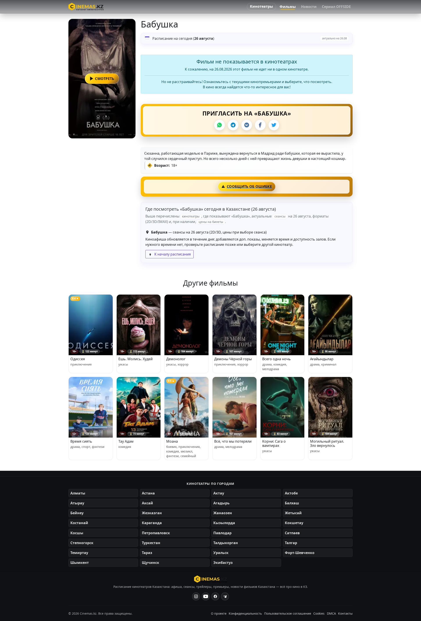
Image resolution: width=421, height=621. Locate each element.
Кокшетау (294, 522)
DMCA (331, 613)
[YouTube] (206, 596)
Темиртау (79, 552)
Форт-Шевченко (299, 552)
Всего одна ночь (276, 359)
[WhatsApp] (219, 124)
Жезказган (152, 513)
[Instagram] (196, 596)
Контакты (345, 613)
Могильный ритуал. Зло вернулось (327, 443)
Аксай (147, 503)
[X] (273, 124)
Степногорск (81, 542)
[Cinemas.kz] (210, 579)
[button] (102, 78)
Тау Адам (126, 441)
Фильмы (288, 6)
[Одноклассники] (225, 596)
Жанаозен (222, 513)
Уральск (220, 552)
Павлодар (222, 532)
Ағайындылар (322, 359)
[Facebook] (260, 124)
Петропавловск (156, 532)
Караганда (152, 522)
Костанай (79, 522)
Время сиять (81, 441)
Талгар (291, 542)
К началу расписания (172, 254)
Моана (172, 441)
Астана (148, 493)
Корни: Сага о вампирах (274, 443)
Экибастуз (223, 562)
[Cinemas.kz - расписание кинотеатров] (85, 6)
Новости (309, 6)
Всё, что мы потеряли (233, 441)
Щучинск (150, 562)
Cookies (319, 613)
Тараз (147, 552)
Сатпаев (292, 532)
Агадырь (221, 503)
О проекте (219, 613)
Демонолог (176, 359)
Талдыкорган (225, 542)
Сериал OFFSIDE (336, 6)
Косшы (76, 532)
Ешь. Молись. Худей (135, 359)
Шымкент (79, 562)
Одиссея (77, 359)
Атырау (77, 503)
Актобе (291, 493)
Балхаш (292, 503)
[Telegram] (233, 124)
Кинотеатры (261, 6)
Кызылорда (224, 522)
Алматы (77, 493)
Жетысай (293, 513)
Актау (218, 493)
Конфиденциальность (245, 613)
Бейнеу (77, 513)
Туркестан (151, 542)
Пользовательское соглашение (287, 613)
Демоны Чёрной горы (233, 359)
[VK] (246, 124)
